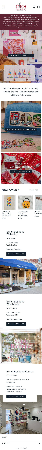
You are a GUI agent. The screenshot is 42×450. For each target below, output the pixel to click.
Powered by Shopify (21, 448)
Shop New (14, 55)
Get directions (16, 254)
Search (4, 437)
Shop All (27, 55)
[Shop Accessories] (21, 168)
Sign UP (6, 443)
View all (34, 190)
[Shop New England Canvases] (21, 126)
